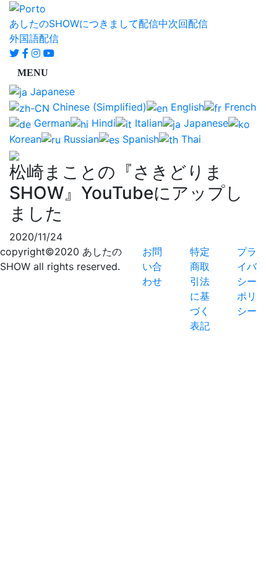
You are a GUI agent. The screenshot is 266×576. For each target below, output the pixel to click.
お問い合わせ (152, 266)
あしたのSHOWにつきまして (74, 23)
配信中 (153, 23)
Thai (189, 139)
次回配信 (188, 23)
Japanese (51, 91)
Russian (80, 139)
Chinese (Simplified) (98, 107)
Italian (147, 123)
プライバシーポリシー (247, 281)
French (238, 107)
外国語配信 (34, 38)
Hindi (102, 123)
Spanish (139, 139)
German (51, 123)
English (186, 107)
